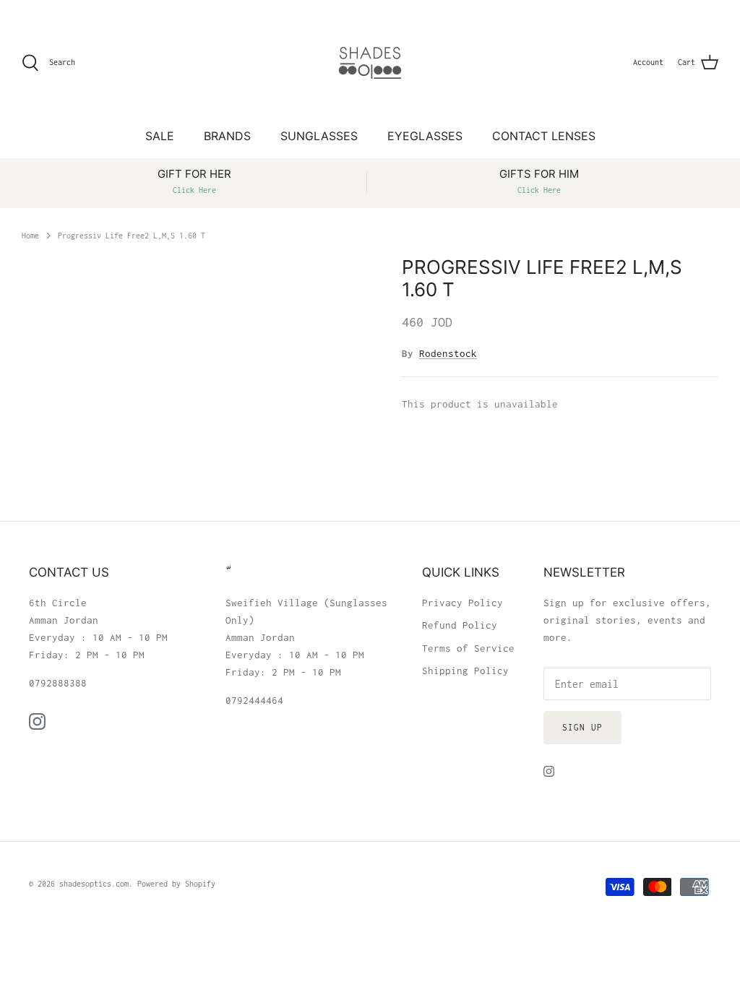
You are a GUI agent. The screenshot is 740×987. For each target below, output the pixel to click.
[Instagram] (37, 721)
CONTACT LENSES (543, 136)
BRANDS (227, 136)
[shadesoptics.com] (370, 63)
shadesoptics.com (94, 883)
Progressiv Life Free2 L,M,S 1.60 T (131, 234)
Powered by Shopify (176, 883)
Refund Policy (459, 625)
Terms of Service (468, 648)
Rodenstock (448, 353)
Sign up (582, 727)
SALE (159, 136)
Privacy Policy (462, 602)
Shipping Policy (465, 670)
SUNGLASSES (319, 136)
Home (30, 234)
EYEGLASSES (424, 136)
